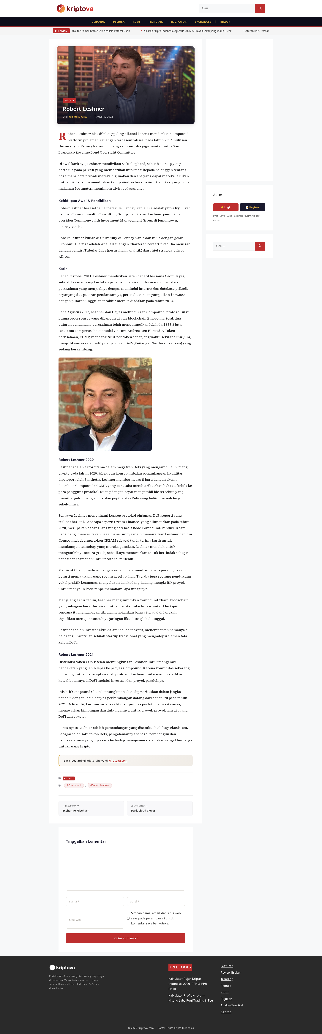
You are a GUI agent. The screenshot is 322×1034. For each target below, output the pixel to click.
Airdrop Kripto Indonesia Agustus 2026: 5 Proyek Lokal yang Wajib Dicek (137, 31)
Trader (225, 21)
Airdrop (226, 1012)
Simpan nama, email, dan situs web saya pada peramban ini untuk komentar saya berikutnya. (156, 918)
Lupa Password (235, 215)
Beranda (98, 21)
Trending (155, 21)
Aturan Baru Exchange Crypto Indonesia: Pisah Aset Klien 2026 (233, 31)
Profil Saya (219, 215)
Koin (136, 21)
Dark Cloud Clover (143, 810)
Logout (217, 220)
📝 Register (252, 207)
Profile (69, 100)
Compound (74, 785)
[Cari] (260, 8)
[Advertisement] (239, 112)
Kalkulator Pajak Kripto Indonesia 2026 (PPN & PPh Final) (187, 984)
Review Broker (231, 972)
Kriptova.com (117, 760)
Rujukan (226, 999)
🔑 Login (225, 207)
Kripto (225, 992)
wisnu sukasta (78, 116)
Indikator (179, 21)
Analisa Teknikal (232, 1005)
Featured (227, 966)
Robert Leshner (100, 785)
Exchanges (203, 21)
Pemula (119, 21)
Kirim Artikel (252, 215)
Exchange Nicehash (75, 810)
